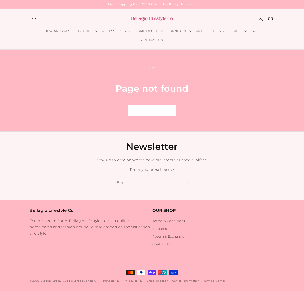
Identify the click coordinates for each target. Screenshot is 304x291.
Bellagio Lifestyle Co (55, 280)
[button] (34, 19)
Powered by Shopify (82, 280)
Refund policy (110, 280)
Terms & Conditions (168, 221)
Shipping (160, 229)
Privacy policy (133, 280)
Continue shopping (152, 110)
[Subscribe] (187, 183)
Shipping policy (157, 280)
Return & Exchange (168, 236)
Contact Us (161, 244)
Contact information (185, 280)
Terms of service (215, 280)
